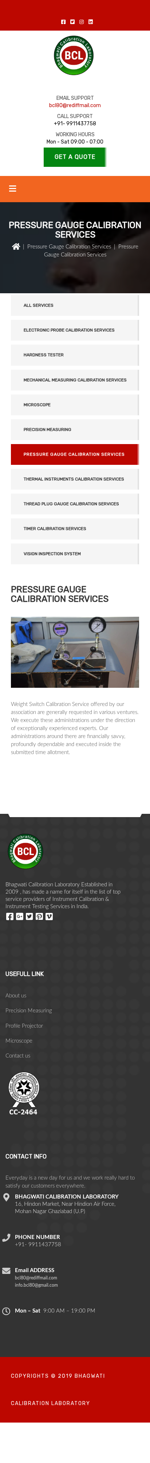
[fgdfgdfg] (10, 916)
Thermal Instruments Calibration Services (74, 479)
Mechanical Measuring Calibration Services (75, 380)
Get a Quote (75, 156)
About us (15, 996)
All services (39, 305)
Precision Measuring (47, 429)
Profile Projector (24, 1026)
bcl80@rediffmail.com (75, 105)
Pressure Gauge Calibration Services (69, 247)
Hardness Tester (44, 354)
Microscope (37, 404)
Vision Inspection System (52, 553)
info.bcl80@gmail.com (36, 1285)
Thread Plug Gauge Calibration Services (71, 503)
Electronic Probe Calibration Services (69, 330)
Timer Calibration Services (55, 528)
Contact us (17, 1056)
